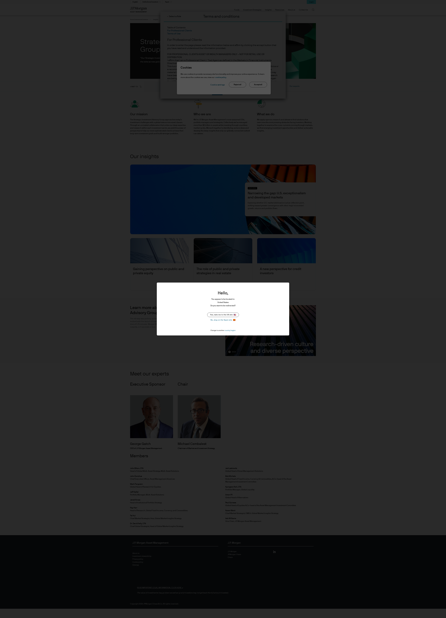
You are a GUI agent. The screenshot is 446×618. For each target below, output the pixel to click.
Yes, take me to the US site (221, 315)
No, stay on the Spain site (221, 320)
